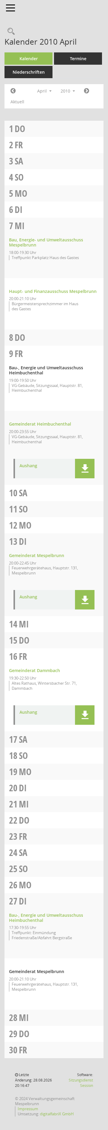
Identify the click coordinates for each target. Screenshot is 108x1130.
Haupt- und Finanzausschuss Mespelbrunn (53, 291)
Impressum (28, 1108)
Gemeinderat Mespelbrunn (36, 555)
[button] (84, 468)
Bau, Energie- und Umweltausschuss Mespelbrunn (46, 242)
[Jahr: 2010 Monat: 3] (13, 91)
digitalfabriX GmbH (57, 1114)
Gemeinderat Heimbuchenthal (40, 424)
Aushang (28, 465)
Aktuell (17, 102)
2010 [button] (66, 91)
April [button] (42, 91)
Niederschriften (29, 72)
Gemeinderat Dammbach (34, 670)
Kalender (29, 58)
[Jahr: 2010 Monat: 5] (87, 91)
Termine (78, 58)
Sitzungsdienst (81, 1083)
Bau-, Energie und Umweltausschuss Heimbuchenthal (46, 917)
